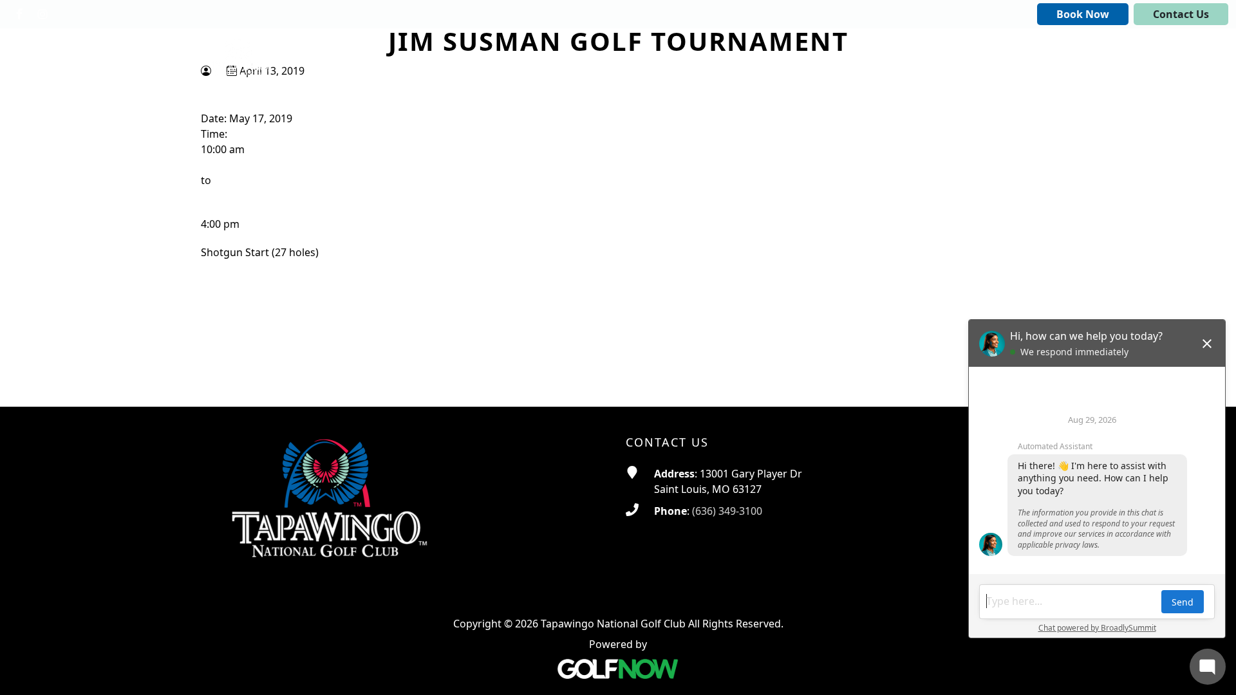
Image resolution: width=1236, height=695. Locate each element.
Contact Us (1181, 14)
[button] (591, 57)
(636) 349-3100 (727, 511)
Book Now (1082, 14)
